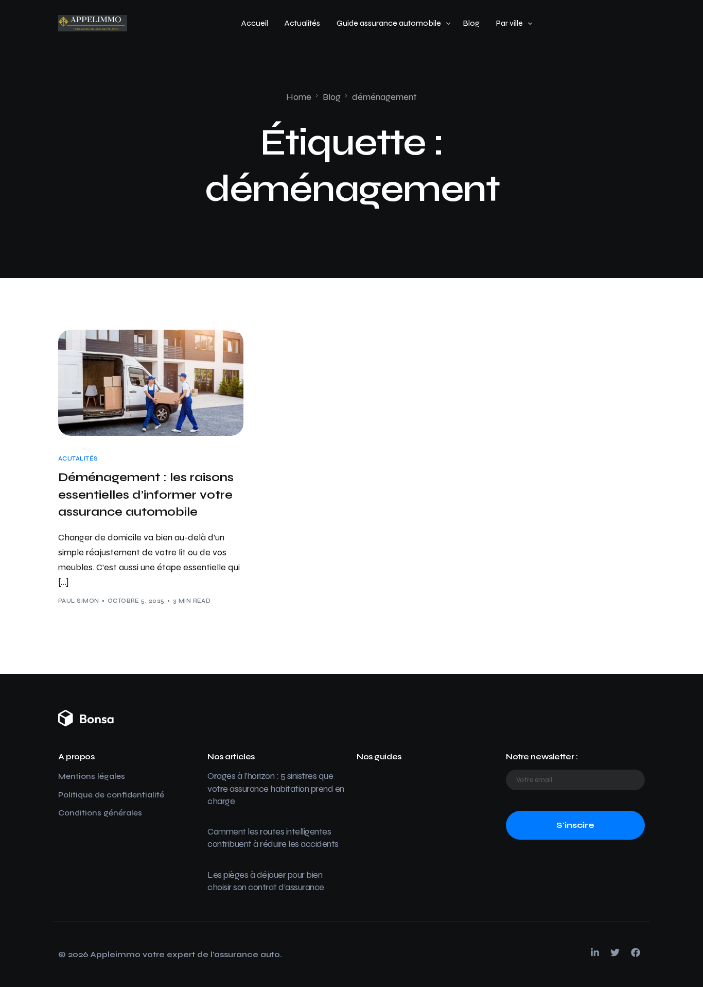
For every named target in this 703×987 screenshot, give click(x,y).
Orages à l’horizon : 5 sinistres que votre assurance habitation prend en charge (275, 788)
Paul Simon (78, 601)
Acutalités (78, 459)
